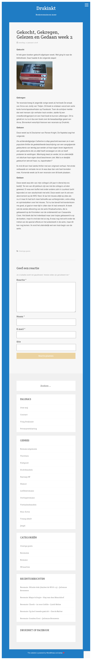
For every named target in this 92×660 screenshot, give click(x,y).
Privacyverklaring (28, 428)
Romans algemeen (28, 449)
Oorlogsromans (27, 497)
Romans (24, 560)
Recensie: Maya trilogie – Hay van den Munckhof (42, 597)
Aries (60, 653)
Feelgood (24, 463)
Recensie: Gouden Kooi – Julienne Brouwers (39, 618)
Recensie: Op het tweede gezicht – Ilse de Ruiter (41, 611)
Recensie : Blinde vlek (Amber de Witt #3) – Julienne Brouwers (43, 589)
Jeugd (22, 525)
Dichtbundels (26, 470)
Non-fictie (25, 512)
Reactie (21, 279)
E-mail (21, 329)
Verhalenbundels (28, 504)
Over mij (24, 407)
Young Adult (26, 518)
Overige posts (24, 251)
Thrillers (24, 456)
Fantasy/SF (25, 477)
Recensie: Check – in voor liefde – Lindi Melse (40, 604)
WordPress (50, 653)
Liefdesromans (27, 491)
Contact (24, 414)
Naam (21, 316)
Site (19, 341)
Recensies (24, 553)
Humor (23, 484)
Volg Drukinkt (27, 421)
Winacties (25, 567)
